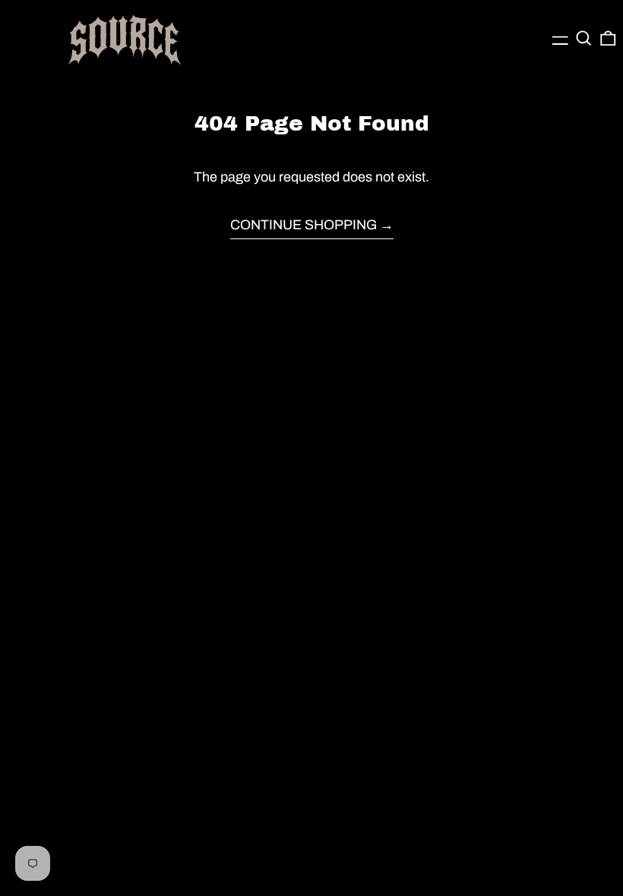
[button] (584, 38)
